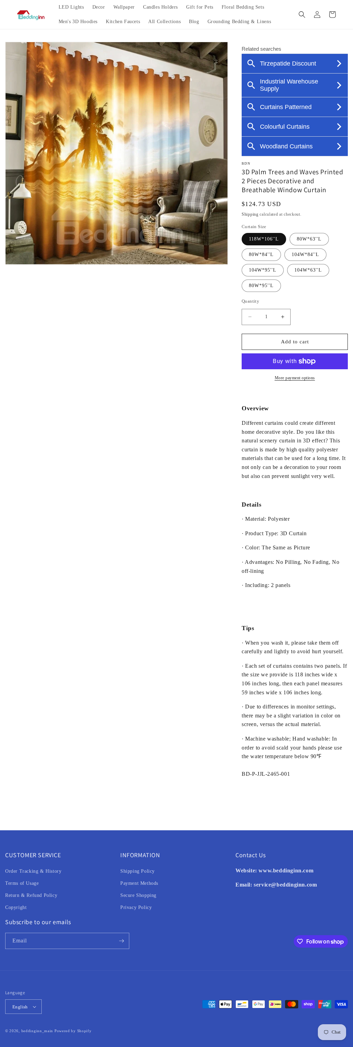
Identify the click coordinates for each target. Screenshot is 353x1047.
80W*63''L (309, 239)
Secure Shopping (138, 895)
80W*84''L (261, 254)
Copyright (16, 907)
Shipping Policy (137, 871)
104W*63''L (308, 270)
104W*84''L (305, 254)
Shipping (250, 214)
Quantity (250, 301)
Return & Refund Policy (31, 895)
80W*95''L (261, 285)
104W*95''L (262, 270)
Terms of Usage (22, 883)
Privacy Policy (136, 907)
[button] (302, 14)
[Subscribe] (121, 941)
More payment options (295, 377)
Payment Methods (139, 883)
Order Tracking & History (33, 871)
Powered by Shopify (73, 1031)
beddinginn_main (37, 1031)
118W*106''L (264, 239)
